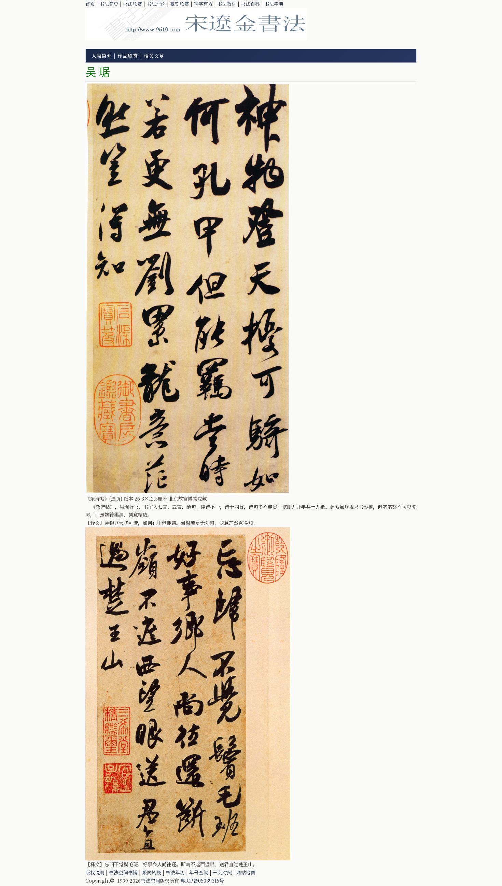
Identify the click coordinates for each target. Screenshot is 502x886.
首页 (90, 3)
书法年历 (175, 872)
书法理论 (156, 3)
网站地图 (245, 872)
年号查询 (198, 872)
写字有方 (203, 3)
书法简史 (108, 3)
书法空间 (150, 880)
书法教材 (226, 3)
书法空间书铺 (123, 872)
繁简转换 (151, 872)
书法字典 (273, 3)
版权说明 (94, 872)
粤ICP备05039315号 (202, 880)
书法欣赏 (132, 3)
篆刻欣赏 (179, 3)
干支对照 (222, 872)
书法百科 (250, 3)
